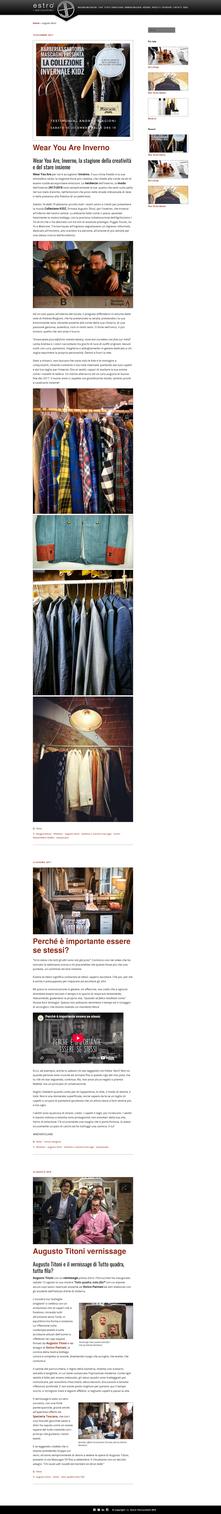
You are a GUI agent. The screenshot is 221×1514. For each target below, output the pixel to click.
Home (36, 23)
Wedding (147, 7)
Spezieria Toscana (45, 1416)
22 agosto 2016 (42, 1172)
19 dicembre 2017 (43, 35)
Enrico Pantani (56, 1347)
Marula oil (152, 118)
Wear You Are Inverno (71, 147)
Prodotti (156, 7)
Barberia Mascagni (133, 7)
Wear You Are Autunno (157, 92)
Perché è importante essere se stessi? (82, 945)
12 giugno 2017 (42, 862)
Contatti (177, 7)
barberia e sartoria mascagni (96, 833)
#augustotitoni (43, 833)
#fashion (58, 833)
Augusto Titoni (56, 1343)
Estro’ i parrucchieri (114, 7)
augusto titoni (72, 833)
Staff (100, 7)
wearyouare (62, 837)
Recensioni (167, 7)
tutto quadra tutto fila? (73, 1476)
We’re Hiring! (153, 67)
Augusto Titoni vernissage (79, 1250)
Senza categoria (52, 1141)
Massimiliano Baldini (87, 7)
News (185, 7)
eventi (117, 833)
